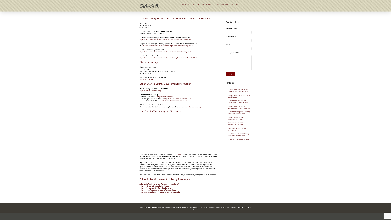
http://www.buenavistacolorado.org (174, 101)
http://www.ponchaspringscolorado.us (177, 99)
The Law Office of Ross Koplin (160, 207)
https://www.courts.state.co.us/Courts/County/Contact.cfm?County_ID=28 (165, 52)
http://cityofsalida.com (165, 97)
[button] (248, 4)
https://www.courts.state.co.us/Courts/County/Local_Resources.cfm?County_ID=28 (168, 58)
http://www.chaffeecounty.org (150, 91)
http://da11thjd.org (146, 79)
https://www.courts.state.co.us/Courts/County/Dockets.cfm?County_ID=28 (165, 39)
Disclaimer (240, 207)
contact (179, 154)
